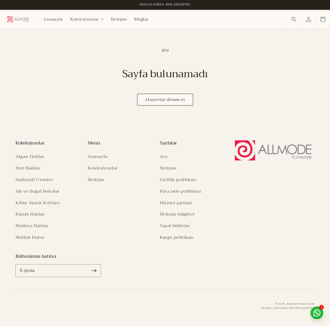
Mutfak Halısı (30, 237)
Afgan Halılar (29, 156)
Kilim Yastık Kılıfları (37, 203)
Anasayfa (98, 156)
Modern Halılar (31, 225)
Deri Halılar (27, 168)
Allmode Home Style (300, 304)
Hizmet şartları (176, 203)
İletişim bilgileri (177, 214)
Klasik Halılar (30, 214)
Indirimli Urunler (34, 179)
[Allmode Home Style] (273, 150)
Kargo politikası (177, 237)
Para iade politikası (180, 191)
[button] (87, 19)
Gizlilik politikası (178, 179)
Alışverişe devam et (165, 99)
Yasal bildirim (175, 225)
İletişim (96, 179)
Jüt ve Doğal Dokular (37, 191)
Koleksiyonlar (103, 168)
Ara (164, 156)
